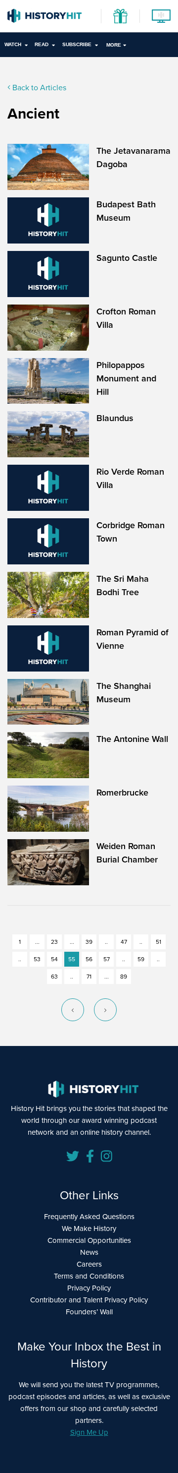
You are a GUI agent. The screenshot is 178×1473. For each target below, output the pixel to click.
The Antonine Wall (132, 739)
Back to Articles (38, 87)
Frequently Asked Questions (89, 1216)
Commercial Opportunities (89, 1240)
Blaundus (115, 418)
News (89, 1252)
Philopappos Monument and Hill (126, 378)
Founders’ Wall (89, 1311)
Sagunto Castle (126, 257)
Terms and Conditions (89, 1276)
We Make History (89, 1228)
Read (41, 44)
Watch (12, 44)
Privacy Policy (89, 1288)
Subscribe (76, 44)
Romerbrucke (122, 792)
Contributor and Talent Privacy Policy (89, 1299)
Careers (89, 1264)
